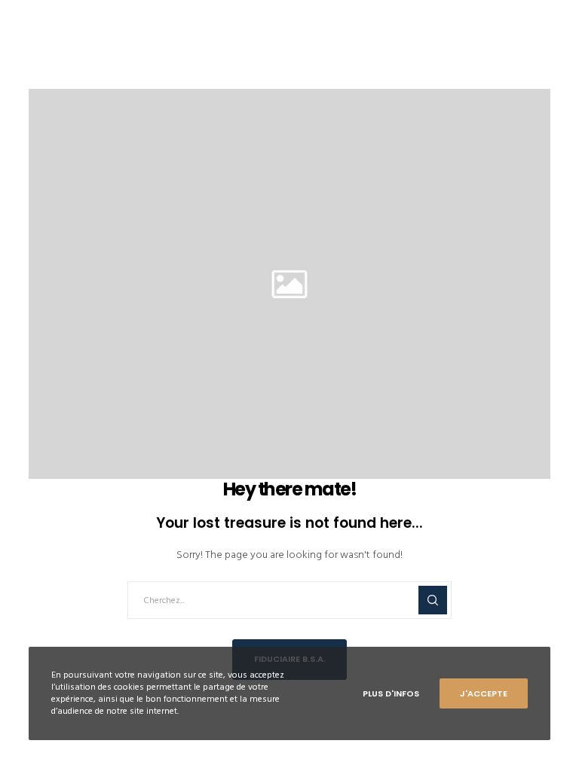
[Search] (432, 600)
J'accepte (483, 693)
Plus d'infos (391, 693)
